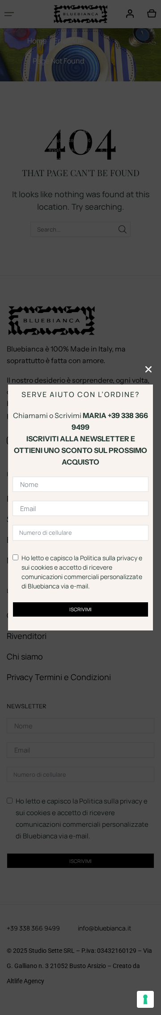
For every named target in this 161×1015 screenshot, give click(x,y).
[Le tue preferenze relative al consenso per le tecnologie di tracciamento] (145, 999)
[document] (80, 507)
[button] (148, 369)
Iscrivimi (80, 609)
